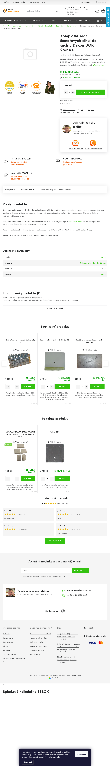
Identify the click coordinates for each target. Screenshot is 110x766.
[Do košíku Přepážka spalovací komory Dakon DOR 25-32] (97, 386)
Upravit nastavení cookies (73, 676)
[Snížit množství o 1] (66, 92)
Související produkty (46, 190)
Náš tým (5, 646)
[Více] (101, 20)
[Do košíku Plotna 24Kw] (62, 478)
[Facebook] (63, 611)
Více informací (98, 65)
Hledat (57, 11)
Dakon (68, 103)
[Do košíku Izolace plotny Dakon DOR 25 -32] (62, 386)
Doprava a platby (19, 2)
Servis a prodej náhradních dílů (40, 634)
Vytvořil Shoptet (56, 678)
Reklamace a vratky (36, 642)
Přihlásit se (80, 570)
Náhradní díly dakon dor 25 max (92, 263)
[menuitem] (15, 20)
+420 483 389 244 (76, 8)
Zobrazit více (55, 541)
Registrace (102, 2)
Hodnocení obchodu (55, 498)
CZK (74, 2)
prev (4, 363)
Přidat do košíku (90, 92)
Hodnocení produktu (27, 190)
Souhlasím (81, 754)
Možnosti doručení (71, 78)
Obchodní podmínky (10, 654)
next (105, 363)
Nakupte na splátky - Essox (38, 638)
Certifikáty (6, 2)
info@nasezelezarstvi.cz (93, 149)
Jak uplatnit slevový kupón (38, 646)
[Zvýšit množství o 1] (73, 92)
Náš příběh (6, 650)
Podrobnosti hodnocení (92, 55)
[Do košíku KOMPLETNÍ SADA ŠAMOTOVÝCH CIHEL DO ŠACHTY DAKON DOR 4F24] (28, 478)
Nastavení (28, 762)
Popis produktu (10, 190)
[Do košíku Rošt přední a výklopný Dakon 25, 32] (28, 386)
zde (58, 757)
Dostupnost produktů (37, 650)
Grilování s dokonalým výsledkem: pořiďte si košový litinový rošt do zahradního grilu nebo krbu (68, 647)
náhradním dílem (75, 221)
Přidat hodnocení (55, 308)
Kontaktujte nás (34, 2)
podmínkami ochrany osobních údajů (53, 576)
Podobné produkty (64, 190)
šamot (103, 274)
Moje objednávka (35, 654)
